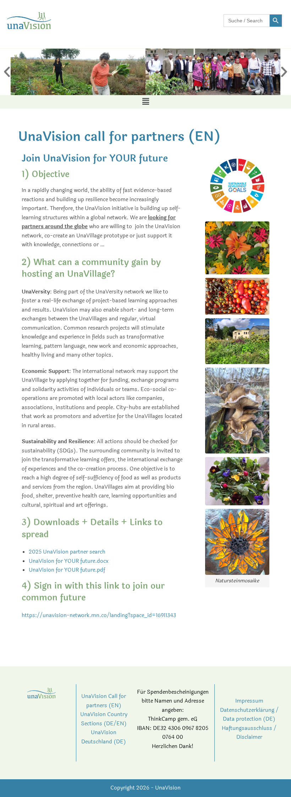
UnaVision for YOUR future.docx (69, 561)
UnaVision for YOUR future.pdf (67, 570)
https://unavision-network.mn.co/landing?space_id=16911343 (99, 615)
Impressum (249, 701)
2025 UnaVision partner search (67, 552)
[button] (7, 72)
